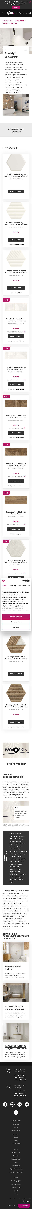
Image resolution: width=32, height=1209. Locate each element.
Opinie (16, 1178)
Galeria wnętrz (16, 1121)
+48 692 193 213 (19, 1075)
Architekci (16, 1134)
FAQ (16, 1194)
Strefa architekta (16, 1187)
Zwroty (16, 1162)
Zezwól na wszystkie (16, 616)
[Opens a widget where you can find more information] (24, 1206)
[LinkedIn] (16, 1114)
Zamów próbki (16, 1184)
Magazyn (16, 1124)
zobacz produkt (16, 191)
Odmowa (16, 627)
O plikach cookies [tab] (24, 585)
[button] (24, 95)
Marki (16, 1140)
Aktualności (16, 1144)
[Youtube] (19, 1106)
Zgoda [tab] (4, 585)
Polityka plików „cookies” (16, 1169)
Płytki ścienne (16, 132)
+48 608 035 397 (19, 1091)
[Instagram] (12, 1106)
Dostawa (16, 1156)
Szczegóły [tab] (13, 585)
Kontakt (16, 1149)
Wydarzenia (16, 1131)
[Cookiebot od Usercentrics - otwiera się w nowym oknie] (22, 580)
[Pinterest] (27, 1106)
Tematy (16, 1137)
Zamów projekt (16, 1181)
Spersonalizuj (15, 622)
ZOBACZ (16, 7)
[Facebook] (5, 1106)
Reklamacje (16, 1166)
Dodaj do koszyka (16, 288)
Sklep (16, 1127)
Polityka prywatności (16, 1172)
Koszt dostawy (16, 1159)
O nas (16, 1191)
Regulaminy (16, 1152)
